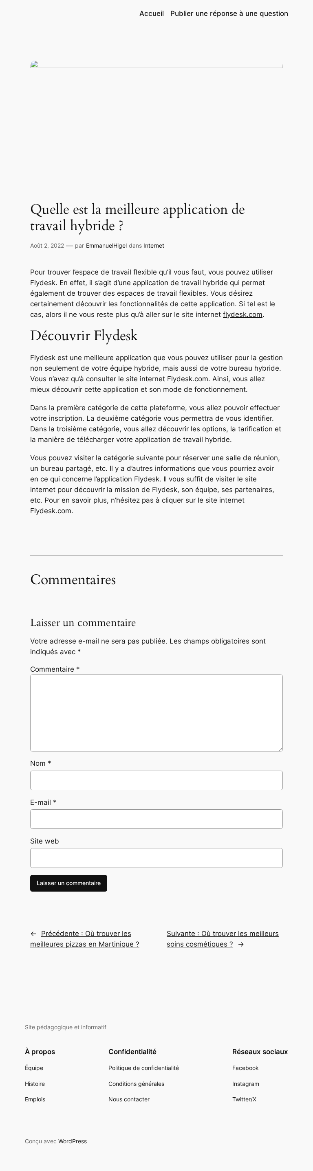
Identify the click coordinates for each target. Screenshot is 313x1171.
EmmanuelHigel (106, 245)
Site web (44, 841)
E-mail (43, 802)
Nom (40, 763)
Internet (153, 245)
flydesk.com (242, 314)
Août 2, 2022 (47, 245)
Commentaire (55, 669)
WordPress (72, 1141)
